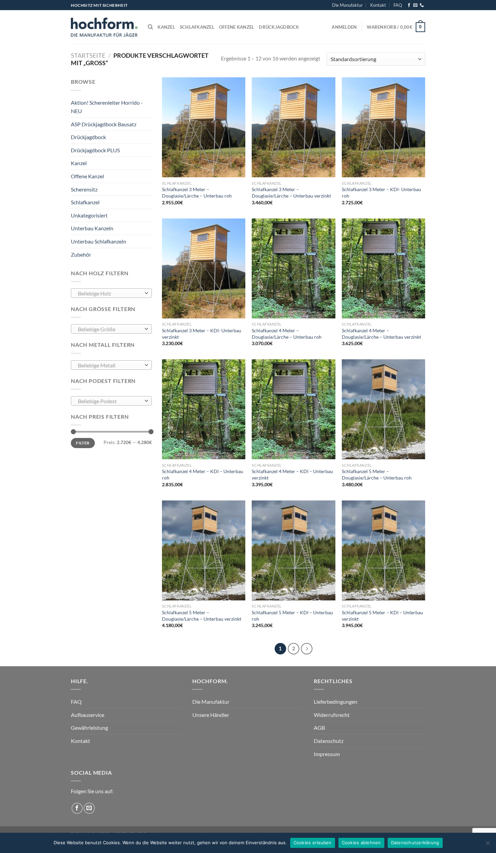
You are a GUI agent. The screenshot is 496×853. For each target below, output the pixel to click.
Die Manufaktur (347, 5)
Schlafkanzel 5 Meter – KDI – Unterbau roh (292, 616)
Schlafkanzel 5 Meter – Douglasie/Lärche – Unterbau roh (377, 474)
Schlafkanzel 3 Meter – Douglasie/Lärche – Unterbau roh (197, 192)
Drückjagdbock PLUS (95, 150)
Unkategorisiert (89, 215)
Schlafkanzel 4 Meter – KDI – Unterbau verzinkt (292, 474)
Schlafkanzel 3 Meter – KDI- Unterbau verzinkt (201, 334)
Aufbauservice (87, 715)
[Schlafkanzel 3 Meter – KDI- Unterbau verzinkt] (203, 268)
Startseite (88, 55)
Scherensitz (84, 189)
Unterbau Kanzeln (92, 228)
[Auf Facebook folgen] (409, 5)
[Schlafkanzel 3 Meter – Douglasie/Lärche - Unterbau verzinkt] (293, 127)
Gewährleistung (89, 727)
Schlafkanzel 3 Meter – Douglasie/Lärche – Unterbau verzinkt (291, 192)
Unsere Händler (210, 715)
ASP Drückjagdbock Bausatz (103, 124)
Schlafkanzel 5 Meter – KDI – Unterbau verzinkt (382, 616)
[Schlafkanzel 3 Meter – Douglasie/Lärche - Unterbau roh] (203, 127)
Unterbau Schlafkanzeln (98, 241)
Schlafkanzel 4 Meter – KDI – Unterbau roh (202, 474)
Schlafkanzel (197, 27)
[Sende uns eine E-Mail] (415, 5)
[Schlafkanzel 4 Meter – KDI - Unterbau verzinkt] (293, 409)
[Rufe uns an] (422, 5)
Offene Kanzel (236, 27)
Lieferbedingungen (335, 701)
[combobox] (111, 293)
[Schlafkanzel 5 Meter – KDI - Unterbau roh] (293, 550)
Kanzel (166, 27)
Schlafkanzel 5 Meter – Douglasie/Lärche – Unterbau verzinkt (201, 616)
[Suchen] (150, 27)
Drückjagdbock (279, 27)
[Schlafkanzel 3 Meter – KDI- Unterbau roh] (383, 127)
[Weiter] (306, 648)
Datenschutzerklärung (415, 842)
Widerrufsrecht (332, 715)
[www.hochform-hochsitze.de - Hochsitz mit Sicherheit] (104, 27)
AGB (319, 727)
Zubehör (81, 254)
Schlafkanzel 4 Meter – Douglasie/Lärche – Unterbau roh (287, 334)
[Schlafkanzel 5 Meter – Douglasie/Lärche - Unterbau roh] (383, 409)
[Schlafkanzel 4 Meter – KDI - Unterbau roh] (203, 409)
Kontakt (378, 5)
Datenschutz (328, 741)
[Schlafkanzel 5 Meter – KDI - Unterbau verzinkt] (383, 550)
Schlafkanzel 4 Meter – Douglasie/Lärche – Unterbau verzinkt (381, 334)
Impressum (327, 754)
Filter (82, 442)
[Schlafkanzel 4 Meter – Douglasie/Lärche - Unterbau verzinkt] (383, 268)
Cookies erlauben (313, 842)
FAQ (397, 5)
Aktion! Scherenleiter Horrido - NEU (107, 106)
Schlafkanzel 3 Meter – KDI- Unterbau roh (381, 192)
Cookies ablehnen (361, 842)
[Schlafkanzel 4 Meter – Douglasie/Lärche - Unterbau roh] (293, 268)
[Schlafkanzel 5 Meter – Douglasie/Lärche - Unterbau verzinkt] (203, 550)
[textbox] (109, 293)
